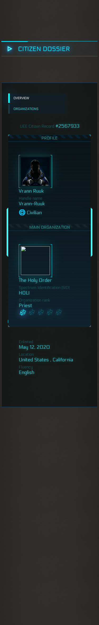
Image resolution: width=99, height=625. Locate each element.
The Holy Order (35, 280)
